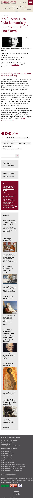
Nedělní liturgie (10, 207)
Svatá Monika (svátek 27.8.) (8, 298)
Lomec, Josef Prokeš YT (10, 480)
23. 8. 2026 (11, 176)
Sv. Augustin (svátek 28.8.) (7, 239)
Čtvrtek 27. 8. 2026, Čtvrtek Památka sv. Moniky (8, 189)
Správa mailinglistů (10, 165)
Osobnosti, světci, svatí (23, 143)
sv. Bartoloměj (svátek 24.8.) (8, 364)
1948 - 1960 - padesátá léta (15, 138)
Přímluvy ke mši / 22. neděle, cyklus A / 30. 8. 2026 (9, 223)
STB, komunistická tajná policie (11, 149)
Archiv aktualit (6, 427)
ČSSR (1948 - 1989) (8, 143)
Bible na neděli (8, 174)
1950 (27, 138)
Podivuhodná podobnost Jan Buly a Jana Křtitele (8, 269)
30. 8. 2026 (5, 176)
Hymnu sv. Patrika (10, 474)
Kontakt (16, 491)
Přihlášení (6, 163)
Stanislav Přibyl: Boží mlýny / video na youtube (10, 402)
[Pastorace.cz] (8, 2)
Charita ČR (14, 478)
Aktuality (6, 215)
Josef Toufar (15, 65)
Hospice (20, 478)
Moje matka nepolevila (16, 7)
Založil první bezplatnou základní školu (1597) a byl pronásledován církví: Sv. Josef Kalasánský (8, 335)
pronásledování (7, 146)
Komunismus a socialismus (10, 141)
